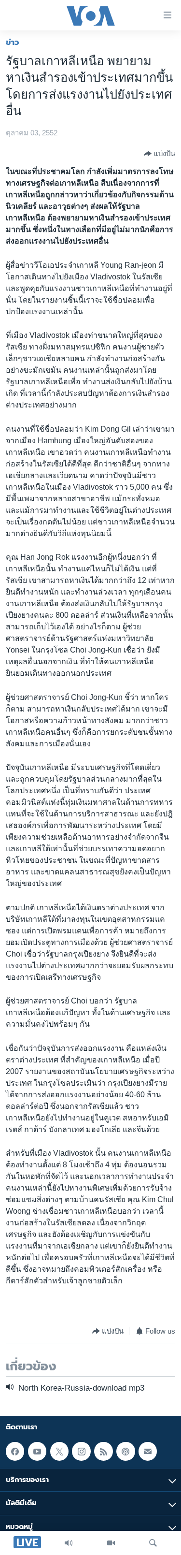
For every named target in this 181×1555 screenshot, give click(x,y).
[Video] (111, 1543)
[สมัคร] (148, 1451)
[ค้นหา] (153, 1543)
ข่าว (12, 42)
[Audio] (68, 1543)
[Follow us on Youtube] (37, 1451)
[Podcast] (125, 1451)
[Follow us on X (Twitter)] (59, 1451)
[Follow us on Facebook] (15, 1451)
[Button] (159, 153)
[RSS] (103, 1451)
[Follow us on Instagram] (81, 1451)
